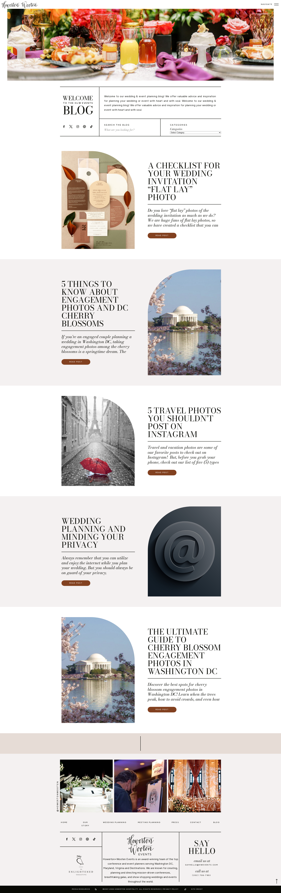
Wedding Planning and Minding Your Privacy (93, 533)
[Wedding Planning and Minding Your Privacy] (184, 551)
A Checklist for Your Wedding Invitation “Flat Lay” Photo (184, 181)
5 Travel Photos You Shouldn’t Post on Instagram (184, 422)
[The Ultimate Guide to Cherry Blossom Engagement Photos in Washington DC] (98, 670)
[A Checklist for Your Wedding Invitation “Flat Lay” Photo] (98, 200)
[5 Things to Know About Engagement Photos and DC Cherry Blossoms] (184, 322)
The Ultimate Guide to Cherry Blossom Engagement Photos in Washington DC (184, 651)
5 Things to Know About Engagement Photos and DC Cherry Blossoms (94, 304)
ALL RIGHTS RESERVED (150, 889)
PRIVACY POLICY (171, 889)
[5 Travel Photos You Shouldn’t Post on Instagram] (98, 441)
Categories (176, 129)
